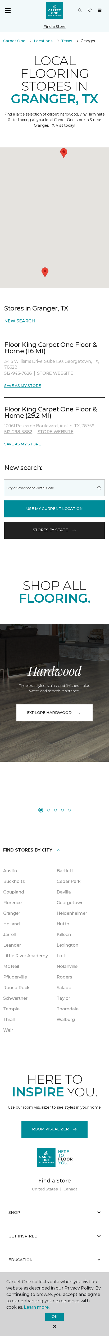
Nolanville (67, 966)
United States (45, 1189)
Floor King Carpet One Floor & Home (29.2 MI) (50, 412)
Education (20, 1259)
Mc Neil (11, 966)
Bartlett (65, 870)
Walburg (66, 1019)
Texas (66, 41)
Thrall (9, 1019)
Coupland (13, 892)
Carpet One (14, 41)
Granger (11, 913)
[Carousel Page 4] (62, 810)
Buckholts (14, 881)
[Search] (99, 488)
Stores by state (50, 529)
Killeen (64, 934)
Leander (12, 945)
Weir (8, 1030)
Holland (11, 923)
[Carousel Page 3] (55, 810)
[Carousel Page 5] (69, 810)
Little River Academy (25, 955)
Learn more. (36, 1307)
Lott (61, 955)
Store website (55, 373)
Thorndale (68, 1008)
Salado (64, 987)
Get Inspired (23, 1236)
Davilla (64, 892)
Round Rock (16, 987)
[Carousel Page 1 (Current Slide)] (40, 810)
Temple (11, 1008)
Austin (10, 870)
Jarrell (9, 934)
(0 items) (100, 10)
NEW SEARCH (19, 321)
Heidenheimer (72, 913)
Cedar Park (69, 881)
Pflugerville (15, 977)
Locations (43, 41)
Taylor (63, 998)
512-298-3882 (18, 431)
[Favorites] (90, 10)
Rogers (64, 977)
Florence (12, 902)
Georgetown (70, 902)
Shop (14, 1212)
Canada (70, 1189)
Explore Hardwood (49, 712)
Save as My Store (22, 385)
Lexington (67, 945)
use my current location (54, 508)
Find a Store (54, 26)
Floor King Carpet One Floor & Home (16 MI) (50, 348)
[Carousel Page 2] (48, 810)
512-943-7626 (18, 373)
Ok (54, 1316)
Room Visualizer (50, 1129)
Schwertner (15, 998)
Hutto (63, 923)
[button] (80, 10)
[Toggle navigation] (7, 10)
